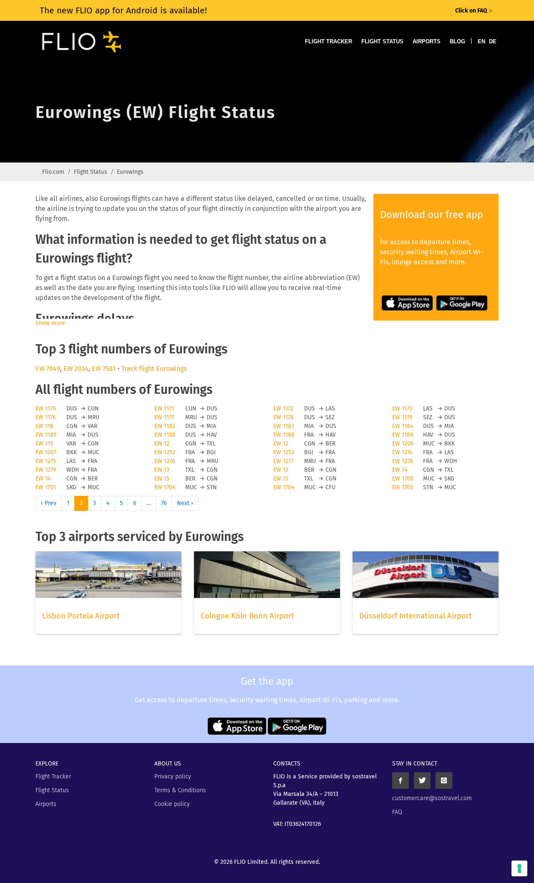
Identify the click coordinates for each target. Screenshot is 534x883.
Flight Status (382, 41)
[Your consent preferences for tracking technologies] (519, 868)
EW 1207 (45, 452)
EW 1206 (402, 443)
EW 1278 (402, 461)
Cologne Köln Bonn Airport (247, 615)
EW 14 (399, 469)
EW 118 (44, 426)
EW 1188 (165, 434)
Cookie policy (172, 804)
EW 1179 (402, 417)
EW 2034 (75, 369)
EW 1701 (45, 487)
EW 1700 (402, 478)
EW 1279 (45, 469)
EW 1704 (164, 487)
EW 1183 (283, 426)
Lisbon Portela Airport (81, 615)
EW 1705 (402, 487)
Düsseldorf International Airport (415, 615)
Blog (457, 41)
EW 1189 (402, 434)
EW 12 (161, 443)
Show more (50, 323)
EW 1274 (402, 452)
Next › (185, 503)
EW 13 (161, 469)
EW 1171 (164, 408)
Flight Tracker (328, 41)
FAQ (397, 811)
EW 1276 (164, 461)
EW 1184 (402, 426)
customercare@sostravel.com (432, 798)
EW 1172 (283, 408)
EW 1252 (164, 452)
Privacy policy (172, 776)
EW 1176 (45, 417)
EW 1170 (45, 408)
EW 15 (161, 478)
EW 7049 (47, 369)
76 (163, 503)
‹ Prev (48, 503)
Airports (427, 41)
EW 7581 (104, 369)
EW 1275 (45, 461)
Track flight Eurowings (153, 369)
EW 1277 (283, 461)
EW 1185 (45, 434)
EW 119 (44, 443)
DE (492, 41)
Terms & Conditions (180, 790)
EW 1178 (283, 417)
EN (481, 41)
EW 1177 (164, 417)
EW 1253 (283, 452)
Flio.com (53, 171)
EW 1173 (402, 408)
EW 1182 (164, 426)
